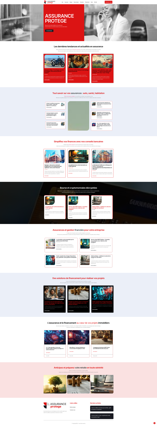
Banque (71, 2)
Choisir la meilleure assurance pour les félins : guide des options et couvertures (53, 104)
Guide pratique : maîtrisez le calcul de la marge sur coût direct (101, 207)
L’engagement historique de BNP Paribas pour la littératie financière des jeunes (101, 348)
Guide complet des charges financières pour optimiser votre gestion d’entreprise (66, 256)
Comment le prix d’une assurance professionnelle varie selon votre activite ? (52, 124)
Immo (92, 2)
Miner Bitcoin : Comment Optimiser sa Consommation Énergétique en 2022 (77, 348)
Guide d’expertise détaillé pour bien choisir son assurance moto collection (104, 104)
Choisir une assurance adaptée (69, 96)
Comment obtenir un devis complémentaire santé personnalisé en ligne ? (52, 114)
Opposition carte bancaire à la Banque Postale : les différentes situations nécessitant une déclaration (104, 114)
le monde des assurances (76, 49)
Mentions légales (73, 407)
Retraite (95, 2)
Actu (62, 2)
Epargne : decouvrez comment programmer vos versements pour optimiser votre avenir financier (53, 166)
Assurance (66, 2)
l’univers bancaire (72, 144)
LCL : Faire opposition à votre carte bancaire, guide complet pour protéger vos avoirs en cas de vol (104, 125)
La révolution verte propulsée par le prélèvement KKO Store (65, 240)
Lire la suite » (47, 80)
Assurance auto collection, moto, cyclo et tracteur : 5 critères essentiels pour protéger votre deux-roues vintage (101, 71)
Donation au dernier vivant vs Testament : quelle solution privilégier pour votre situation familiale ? (78, 303)
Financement (87, 2)
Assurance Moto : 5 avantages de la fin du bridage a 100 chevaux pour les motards (54, 71)
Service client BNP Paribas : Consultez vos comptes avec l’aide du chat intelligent (78, 208)
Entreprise (82, 2)
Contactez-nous (72, 409)
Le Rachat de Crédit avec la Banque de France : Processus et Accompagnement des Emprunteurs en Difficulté (102, 167)
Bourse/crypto (76, 2)
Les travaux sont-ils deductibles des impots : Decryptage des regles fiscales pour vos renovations (54, 303)
